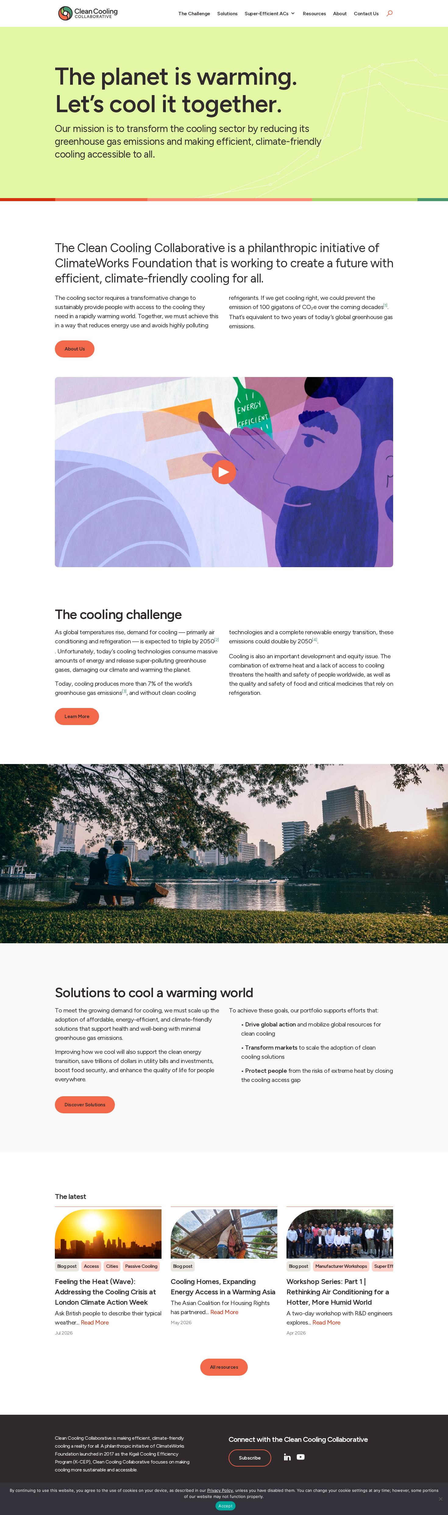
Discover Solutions (85, 1105)
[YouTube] (301, 1457)
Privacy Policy (220, 1490)
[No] (440, 1499)
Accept (226, 1505)
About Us (75, 349)
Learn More (77, 716)
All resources (224, 1367)
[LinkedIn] (287, 1457)
